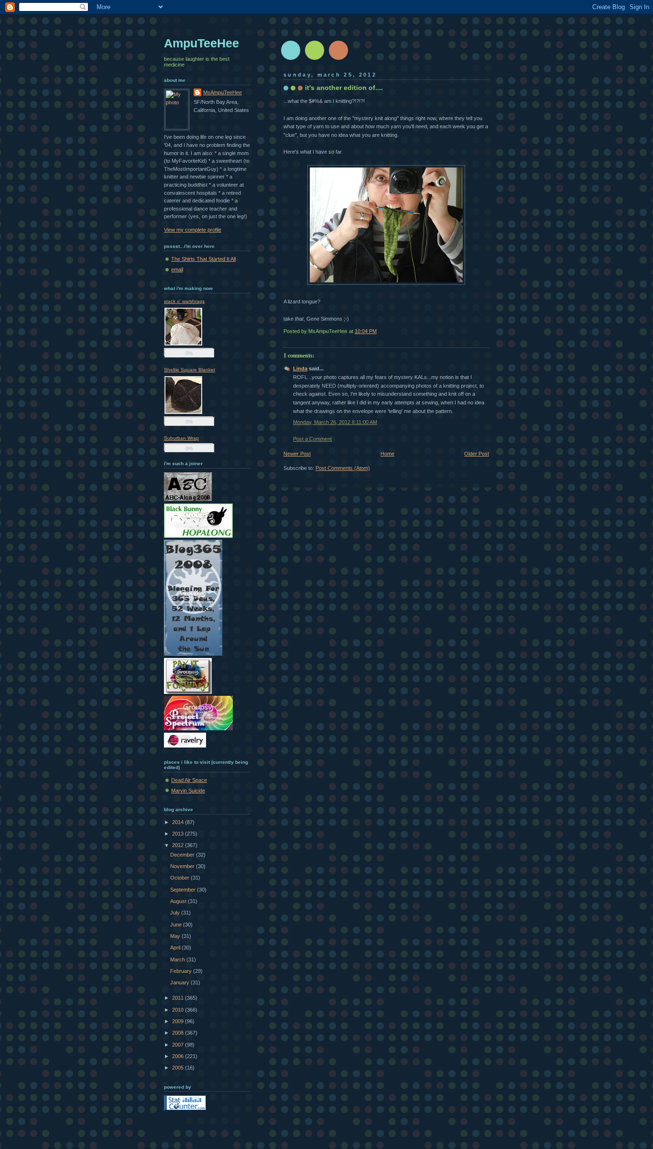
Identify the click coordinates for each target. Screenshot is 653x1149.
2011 (178, 998)
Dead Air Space (189, 780)
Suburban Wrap (181, 438)
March (178, 959)
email (177, 269)
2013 (178, 834)
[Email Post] (488, 331)
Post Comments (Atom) (343, 468)
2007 (178, 1045)
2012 (178, 845)
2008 (178, 1033)
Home (387, 454)
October (180, 878)
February (181, 971)
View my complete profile (192, 230)
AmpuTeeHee (201, 43)
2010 (178, 1010)
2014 (178, 822)
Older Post (476, 454)
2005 (178, 1068)
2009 (178, 1021)
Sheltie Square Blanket (189, 369)
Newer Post (297, 454)
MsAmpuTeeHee (222, 92)
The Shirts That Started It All (203, 259)
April (176, 947)
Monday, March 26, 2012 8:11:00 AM (335, 422)
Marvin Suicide (188, 790)
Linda (300, 368)
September (183, 889)
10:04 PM (366, 331)
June (176, 924)
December (183, 855)
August (179, 901)
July (175, 912)
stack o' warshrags (184, 301)
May (176, 936)
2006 (178, 1056)
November (183, 866)
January (180, 982)
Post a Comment (312, 439)
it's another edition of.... (344, 87)
